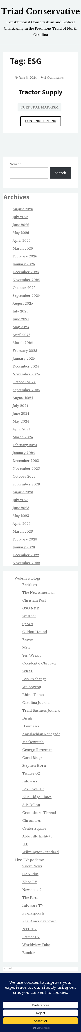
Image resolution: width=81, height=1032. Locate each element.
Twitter (28, 773)
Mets (26, 648)
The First (30, 898)
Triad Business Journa (40, 711)
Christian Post (34, 600)
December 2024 (26, 366)
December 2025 (26, 272)
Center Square (34, 828)
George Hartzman (37, 750)
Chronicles (31, 821)
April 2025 (21, 335)
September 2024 (26, 390)
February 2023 (25, 539)
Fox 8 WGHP (33, 789)
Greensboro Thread (39, 813)
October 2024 (24, 382)
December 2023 (26, 461)
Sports (27, 624)
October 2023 (24, 476)
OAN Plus (30, 874)
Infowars (29, 781)
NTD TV (29, 929)
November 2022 (26, 563)
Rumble (28, 953)
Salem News (32, 866)
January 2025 (24, 359)
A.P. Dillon (31, 805)
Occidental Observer (39, 663)
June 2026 (21, 225)
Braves (28, 640)
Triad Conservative (40, 11)
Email (7, 968)
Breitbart (29, 585)
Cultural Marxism (39, 107)
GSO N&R (30, 608)
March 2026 (23, 248)
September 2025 (26, 296)
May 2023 (21, 516)
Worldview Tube (36, 945)
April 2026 (22, 241)
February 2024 (25, 445)
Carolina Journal (36, 703)
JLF (25, 844)
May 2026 (21, 233)
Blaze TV (29, 882)
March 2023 (23, 531)
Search (16, 164)
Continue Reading (43, 122)
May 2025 (21, 327)
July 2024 (20, 406)
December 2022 (26, 555)
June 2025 (21, 319)
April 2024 (22, 429)
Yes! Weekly (31, 655)
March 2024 (23, 437)
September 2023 (26, 484)
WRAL (27, 671)
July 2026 (20, 217)
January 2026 (24, 264)
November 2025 (26, 280)
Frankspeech (33, 913)
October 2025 (24, 288)
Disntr (27, 718)
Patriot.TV (31, 937)
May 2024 (21, 421)
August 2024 (23, 398)
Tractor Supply (40, 92)
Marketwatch (33, 742)
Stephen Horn (34, 766)
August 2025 (23, 303)
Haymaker (31, 726)
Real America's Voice (39, 921)
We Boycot (31, 687)
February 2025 (25, 351)
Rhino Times (33, 695)
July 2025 (20, 311)
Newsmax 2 (31, 890)
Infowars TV (32, 906)
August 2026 (23, 209)
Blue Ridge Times (37, 797)
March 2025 (23, 343)
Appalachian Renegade (41, 734)
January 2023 (24, 547)
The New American (38, 593)
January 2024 (24, 453)
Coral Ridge (32, 758)
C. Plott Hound (34, 632)
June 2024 (21, 414)
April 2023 (22, 524)
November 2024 (26, 374)
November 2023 (26, 469)
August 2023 (23, 492)
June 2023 (21, 508)
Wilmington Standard (40, 852)
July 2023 (20, 500)
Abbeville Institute (37, 836)
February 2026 (25, 256)
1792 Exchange (34, 679)
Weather (29, 616)
